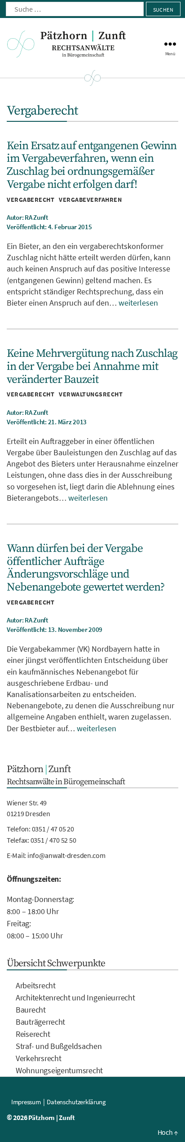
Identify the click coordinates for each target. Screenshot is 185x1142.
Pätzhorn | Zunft (51, 1117)
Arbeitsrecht (36, 985)
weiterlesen (138, 303)
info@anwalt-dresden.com (66, 855)
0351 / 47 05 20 (53, 828)
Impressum (26, 1102)
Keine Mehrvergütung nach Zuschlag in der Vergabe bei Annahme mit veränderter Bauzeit (92, 366)
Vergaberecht (30, 200)
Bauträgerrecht (40, 1022)
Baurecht (31, 1009)
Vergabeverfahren (90, 200)
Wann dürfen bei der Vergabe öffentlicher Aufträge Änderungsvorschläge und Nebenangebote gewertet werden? (85, 568)
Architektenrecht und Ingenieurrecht (75, 997)
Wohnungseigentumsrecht (59, 1070)
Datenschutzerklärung (76, 1102)
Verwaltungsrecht (91, 394)
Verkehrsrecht (39, 1058)
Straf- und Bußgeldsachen (59, 1046)
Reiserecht (33, 1034)
